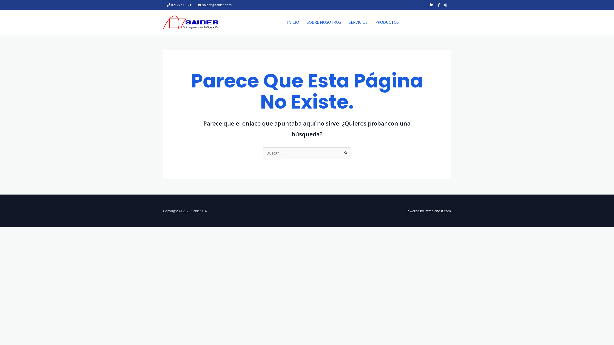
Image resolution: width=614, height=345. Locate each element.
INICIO (293, 22)
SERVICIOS (358, 22)
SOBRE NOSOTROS (324, 22)
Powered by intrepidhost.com (428, 211)
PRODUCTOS (387, 22)
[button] (429, 22)
